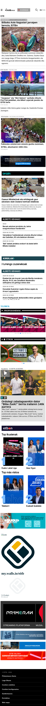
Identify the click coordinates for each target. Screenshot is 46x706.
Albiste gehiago (11, 219)
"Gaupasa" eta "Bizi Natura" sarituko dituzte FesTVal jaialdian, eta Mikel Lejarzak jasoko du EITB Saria (22, 100)
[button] (42, 185)
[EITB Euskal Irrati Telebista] (10, 9)
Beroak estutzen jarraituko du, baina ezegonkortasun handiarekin (17, 227)
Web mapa (6, 702)
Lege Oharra (6, 680)
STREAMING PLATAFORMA (16, 625)
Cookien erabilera (8, 685)
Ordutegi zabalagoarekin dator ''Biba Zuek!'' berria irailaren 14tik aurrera (23, 404)
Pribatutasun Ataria (9, 676)
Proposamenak (12, 311)
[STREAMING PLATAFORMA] (19, 612)
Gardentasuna (7, 694)
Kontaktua (6, 698)
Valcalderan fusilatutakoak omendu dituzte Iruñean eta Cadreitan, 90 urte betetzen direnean (22, 236)
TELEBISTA (5, 306)
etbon (9, 339)
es (44, 10)
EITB (2, 16)
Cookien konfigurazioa (10, 689)
